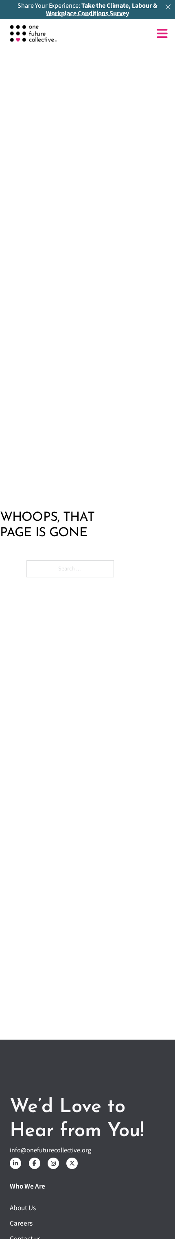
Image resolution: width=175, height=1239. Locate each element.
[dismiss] (168, 7)
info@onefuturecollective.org (50, 1150)
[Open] (162, 33)
